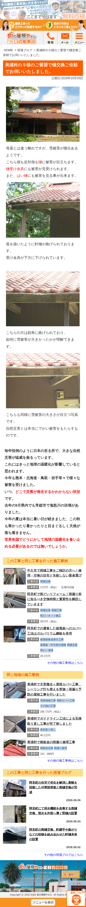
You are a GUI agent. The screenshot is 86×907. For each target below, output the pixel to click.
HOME (8, 50)
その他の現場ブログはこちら (63, 854)
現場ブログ (24, 50)
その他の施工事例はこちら (65, 662)
